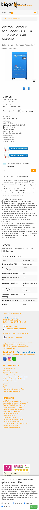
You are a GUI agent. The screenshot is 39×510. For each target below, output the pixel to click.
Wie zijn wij (6, 371)
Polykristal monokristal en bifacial (13, 409)
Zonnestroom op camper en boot (13, 419)
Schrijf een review (27, 111)
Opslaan (33, 507)
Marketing (7, 506)
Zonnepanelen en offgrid (10, 413)
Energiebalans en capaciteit (11, 421)
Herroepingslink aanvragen (11, 391)
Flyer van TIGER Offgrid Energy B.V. (14, 405)
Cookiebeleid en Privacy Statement (14, 375)
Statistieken (29, 503)
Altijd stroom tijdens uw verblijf (12, 407)
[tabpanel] (24, 88)
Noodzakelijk (8, 503)
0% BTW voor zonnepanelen (12, 401)
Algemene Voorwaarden (10, 373)
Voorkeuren (18, 503)
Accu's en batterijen (9, 415)
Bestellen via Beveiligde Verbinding (14, 379)
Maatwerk (6, 383)
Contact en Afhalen (9, 369)
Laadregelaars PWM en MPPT (12, 411)
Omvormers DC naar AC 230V (12, 417)
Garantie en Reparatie (10, 381)
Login (4, 13)
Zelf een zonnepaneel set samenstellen (15, 423)
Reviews (5, 387)
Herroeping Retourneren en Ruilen (14, 389)
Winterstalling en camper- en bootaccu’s (15, 403)
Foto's (5, 385)
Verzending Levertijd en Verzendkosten (15, 377)
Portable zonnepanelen (10, 425)
